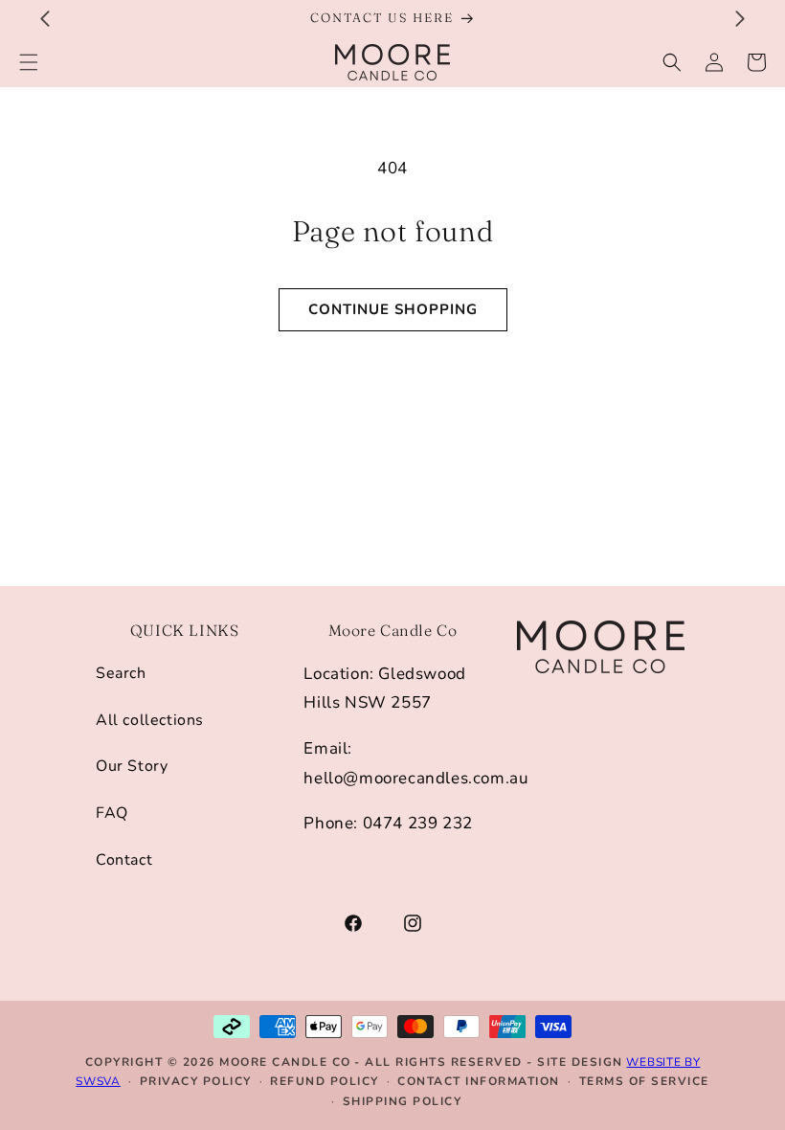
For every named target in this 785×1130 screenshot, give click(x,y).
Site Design (580, 1062)
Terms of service (644, 1081)
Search (121, 673)
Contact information (478, 1081)
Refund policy (324, 1081)
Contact (124, 859)
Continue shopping (393, 309)
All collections (150, 720)
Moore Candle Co (285, 1062)
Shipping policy (402, 1101)
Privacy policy (196, 1081)
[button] (672, 62)
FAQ (112, 813)
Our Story (132, 766)
